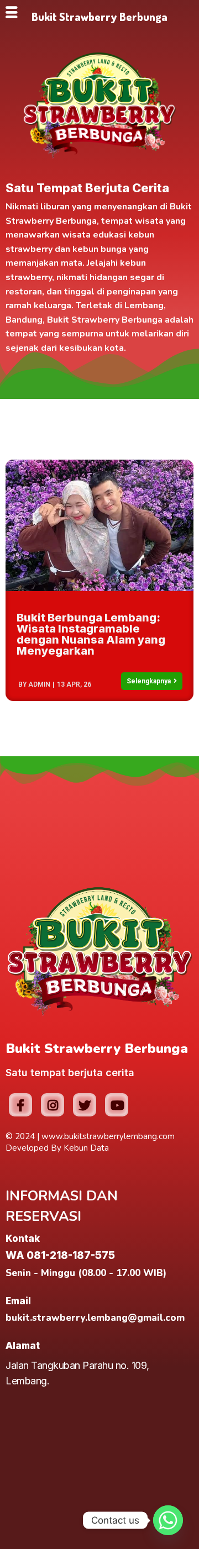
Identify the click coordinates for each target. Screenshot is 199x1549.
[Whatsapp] (168, 1520)
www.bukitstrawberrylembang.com (108, 1136)
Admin (39, 684)
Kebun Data (86, 1147)
